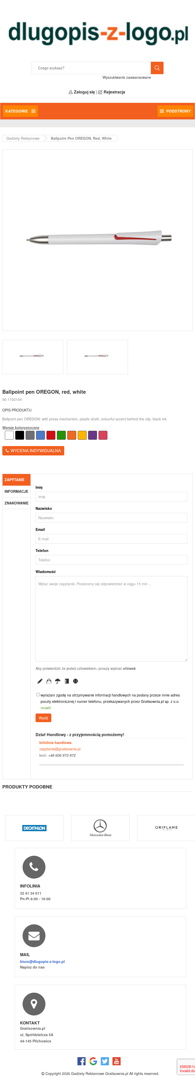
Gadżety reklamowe (23, 138)
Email (40, 529)
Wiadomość (46, 571)
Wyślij (43, 717)
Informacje (16, 491)
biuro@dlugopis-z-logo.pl (42, 961)
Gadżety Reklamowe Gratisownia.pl (99, 1073)
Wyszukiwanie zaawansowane (127, 77)
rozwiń (46, 707)
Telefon (42, 550)
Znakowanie (16, 502)
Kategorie (17, 111)
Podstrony (178, 111)
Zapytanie (14, 479)
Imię (39, 487)
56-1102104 (12, 399)
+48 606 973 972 (62, 755)
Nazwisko (44, 508)
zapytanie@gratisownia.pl (59, 748)
